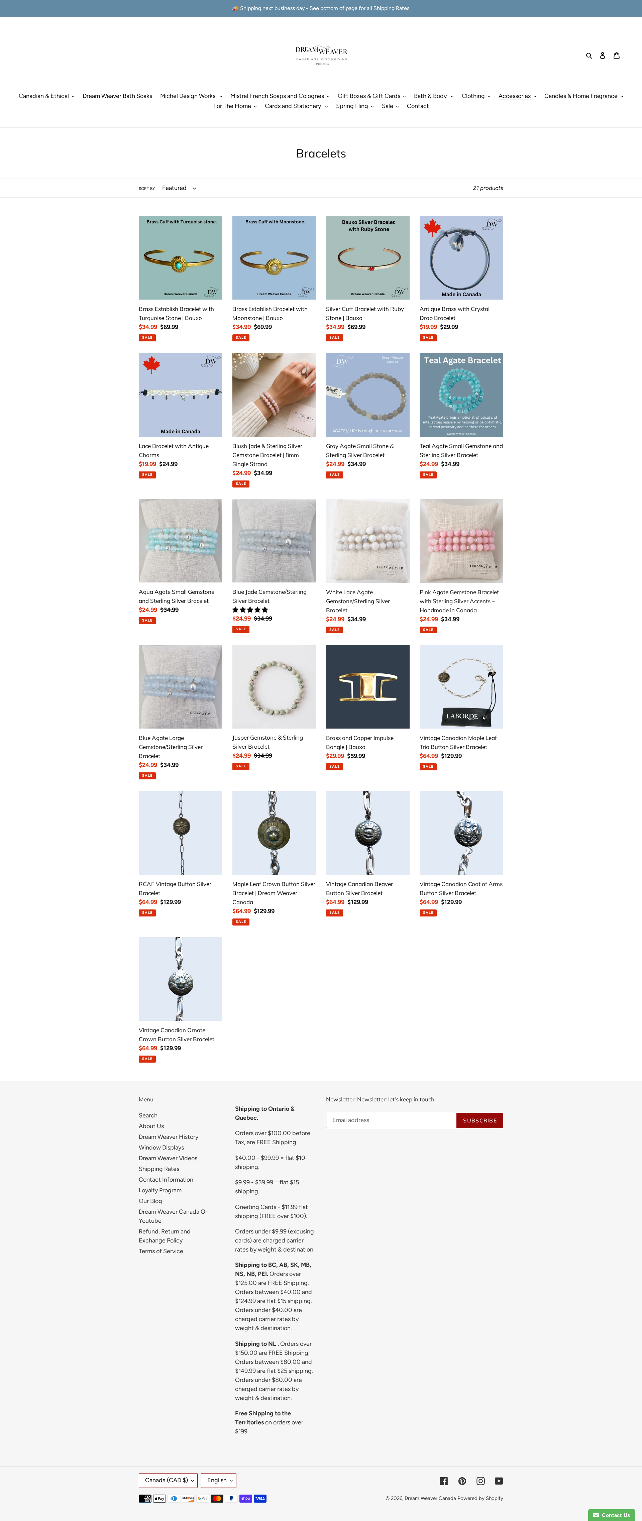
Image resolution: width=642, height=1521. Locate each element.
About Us (151, 1126)
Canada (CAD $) (166, 1480)
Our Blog (150, 1201)
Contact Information (166, 1179)
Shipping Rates (159, 1169)
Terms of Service (161, 1251)
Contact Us (614, 1515)
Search (148, 1115)
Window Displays (161, 1147)
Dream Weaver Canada (430, 1498)
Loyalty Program (160, 1190)
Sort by (147, 188)
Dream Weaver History (168, 1136)
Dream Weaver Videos (168, 1158)
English (217, 1480)
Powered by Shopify (480, 1498)
